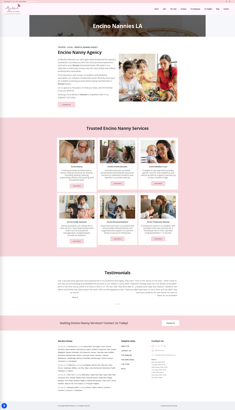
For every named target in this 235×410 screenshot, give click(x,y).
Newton (100, 387)
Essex (92, 355)
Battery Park (80, 378)
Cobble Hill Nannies (94, 381)
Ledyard (105, 355)
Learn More (77, 186)
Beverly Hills (96, 365)
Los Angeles (86, 365)
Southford (61, 355)
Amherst (107, 387)
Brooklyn (61, 381)
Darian (88, 349)
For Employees (127, 360)
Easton (93, 352)
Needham (78, 390)
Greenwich (102, 349)
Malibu (74, 368)
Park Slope (69, 381)
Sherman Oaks (106, 365)
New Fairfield (109, 352)
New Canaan (111, 349)
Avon (103, 346)
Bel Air (70, 371)
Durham (110, 358)
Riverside (75, 352)
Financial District (92, 378)
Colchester (62, 361)
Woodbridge (71, 358)
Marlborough (95, 358)
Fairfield (94, 349)
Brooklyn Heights (80, 381)
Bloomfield (88, 346)
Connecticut (72, 346)
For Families (126, 355)
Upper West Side (109, 375)
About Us (125, 346)
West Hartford (70, 349)
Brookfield (86, 358)
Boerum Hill (69, 383)
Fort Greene (78, 383)
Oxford (103, 358)
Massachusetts (73, 387)
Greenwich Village (105, 378)
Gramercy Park (63, 378)
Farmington (97, 346)
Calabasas (67, 368)
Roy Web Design (172, 406)
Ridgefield (61, 352)
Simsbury (61, 349)
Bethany (79, 358)
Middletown (62, 358)
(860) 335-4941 (31, 1)
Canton (108, 346)
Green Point (106, 381)
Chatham (61, 390)
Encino (60, 368)
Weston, (69, 352)
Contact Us (66, 105)
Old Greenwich (84, 352)
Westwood (106, 368)
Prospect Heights (92, 383)
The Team (125, 364)
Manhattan (86, 375)
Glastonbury (81, 349)
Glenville (100, 352)
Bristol (79, 355)
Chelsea (72, 378)
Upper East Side (96, 375)
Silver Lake (89, 368)
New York (71, 375)
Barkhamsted (71, 355)
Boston (88, 387)
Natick (94, 387)
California (71, 365)
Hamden (98, 355)
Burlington (73, 361)
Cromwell (85, 355)
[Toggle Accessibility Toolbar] (4, 406)
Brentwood (97, 368)
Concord (69, 390)
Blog (123, 369)
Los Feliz (81, 368)
